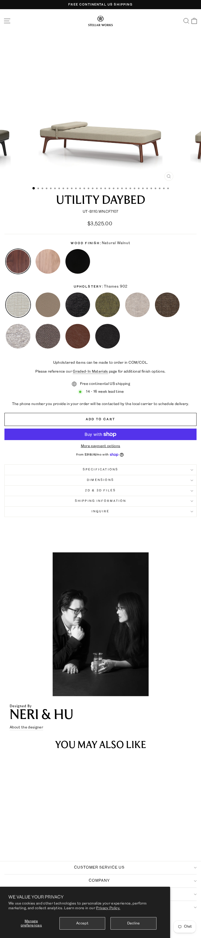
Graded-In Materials (90, 371)
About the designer (26, 727)
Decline (133, 923)
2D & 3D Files (100, 490)
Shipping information (100, 501)
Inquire (100, 511)
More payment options (100, 446)
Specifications (101, 469)
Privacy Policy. (108, 908)
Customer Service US (99, 867)
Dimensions (100, 480)
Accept (82, 923)
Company (99, 881)
